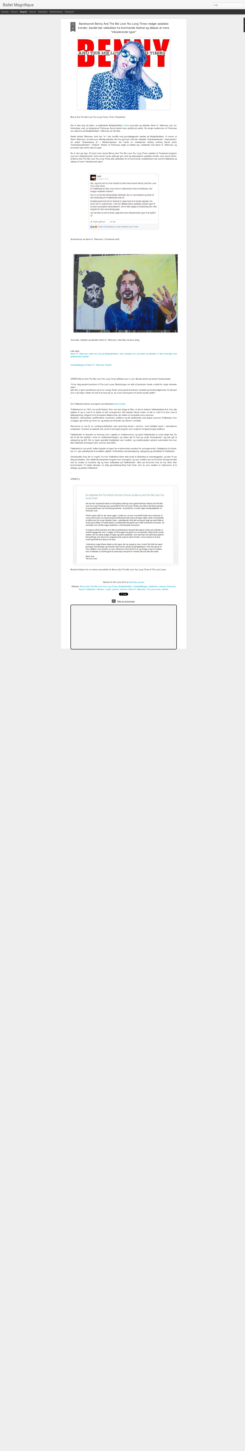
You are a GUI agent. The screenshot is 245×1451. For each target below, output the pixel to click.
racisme (115, 589)
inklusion (100, 589)
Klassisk (5, 11)
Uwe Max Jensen (136, 582)
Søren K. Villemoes (136, 589)
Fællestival (90, 589)
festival (162, 586)
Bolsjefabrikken (125, 586)
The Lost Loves (153, 589)
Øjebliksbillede (56, 11)
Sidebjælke (43, 11)
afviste (126, 125)
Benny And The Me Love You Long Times (99, 586)
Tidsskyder (69, 11)
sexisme (123, 589)
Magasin (24, 11)
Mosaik (32, 11)
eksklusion (153, 586)
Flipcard (14, 11)
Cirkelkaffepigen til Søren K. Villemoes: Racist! (91, 364)
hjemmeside (119, 403)
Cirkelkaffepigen (140, 586)
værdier (165, 589)
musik (108, 589)
